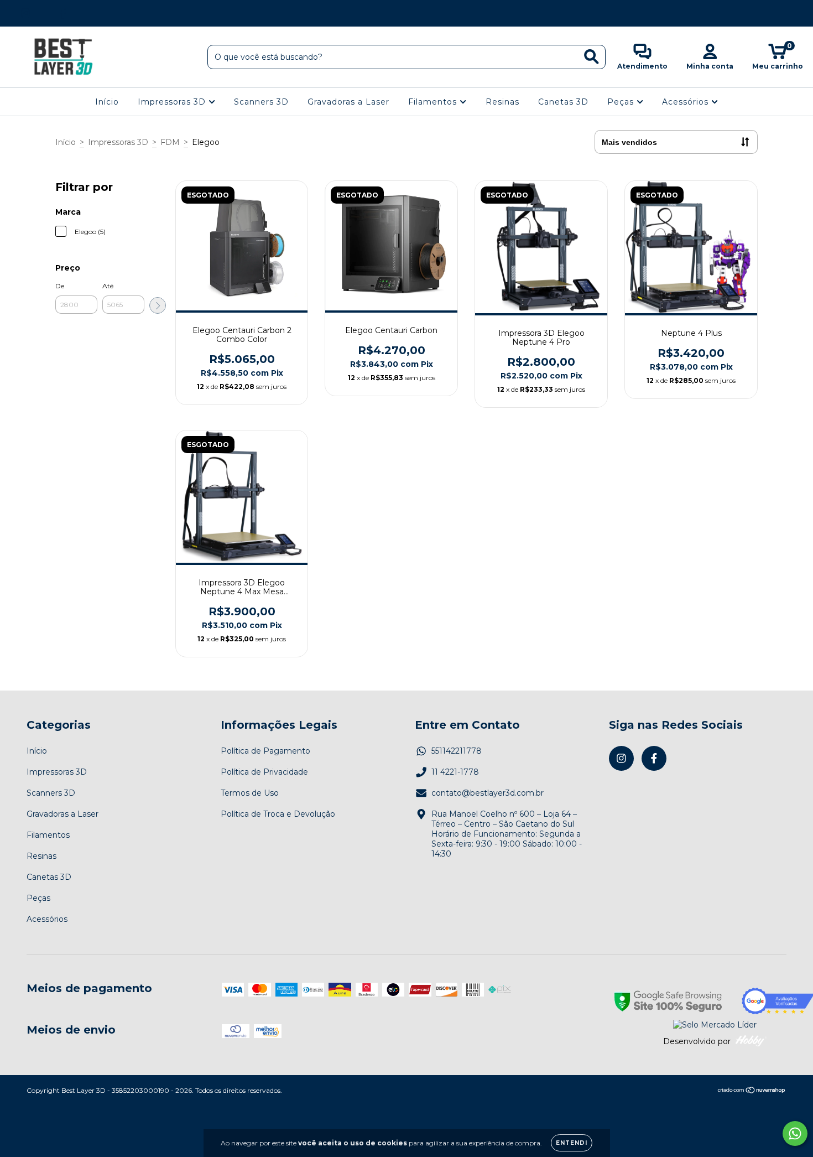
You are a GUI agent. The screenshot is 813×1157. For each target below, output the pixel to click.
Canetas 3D (563, 102)
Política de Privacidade (264, 772)
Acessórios (686, 102)
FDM (170, 142)
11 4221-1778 (455, 772)
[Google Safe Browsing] (668, 1002)
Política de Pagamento (265, 751)
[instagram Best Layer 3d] (26, 13)
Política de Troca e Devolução (278, 814)
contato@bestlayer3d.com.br (487, 793)
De (59, 286)
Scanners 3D (261, 102)
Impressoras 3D (173, 102)
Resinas (502, 102)
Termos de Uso (250, 793)
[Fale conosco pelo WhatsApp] (795, 1133)
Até (107, 286)
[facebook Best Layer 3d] (63, 13)
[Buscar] (591, 57)
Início (107, 102)
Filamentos (434, 102)
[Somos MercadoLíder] (715, 1025)
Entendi (571, 1142)
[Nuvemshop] (751, 1091)
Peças (622, 102)
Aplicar (157, 305)
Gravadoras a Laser (348, 102)
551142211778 (456, 751)
